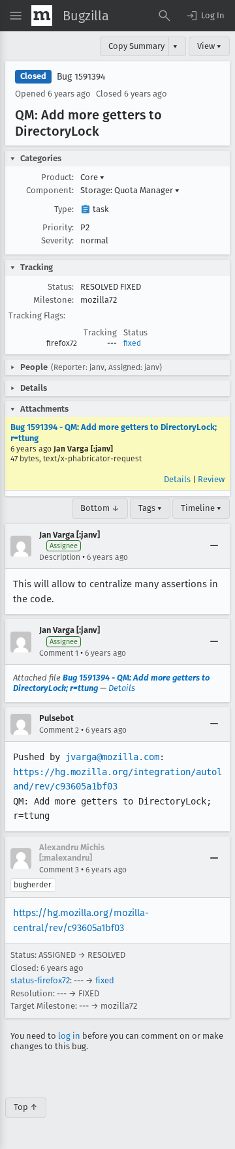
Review (211, 479)
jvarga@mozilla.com (112, 757)
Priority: (58, 227)
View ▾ (209, 46)
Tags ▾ (150, 508)
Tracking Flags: (36, 315)
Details (177, 479)
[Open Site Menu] (15, 15)
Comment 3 (59, 869)
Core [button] (92, 177)
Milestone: (53, 300)
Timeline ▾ (201, 508)
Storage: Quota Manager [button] (130, 190)
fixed (132, 343)
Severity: (57, 240)
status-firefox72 (40, 980)
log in (69, 1036)
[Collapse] (214, 546)
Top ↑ (26, 1107)
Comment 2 (59, 730)
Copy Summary (136, 46)
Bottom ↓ (99, 508)
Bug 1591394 (81, 76)
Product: (57, 177)
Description (59, 557)
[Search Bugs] (164, 15)
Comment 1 (58, 653)
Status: (61, 287)
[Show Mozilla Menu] (41, 15)
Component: (50, 190)
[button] (205, 15)
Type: (64, 209)
